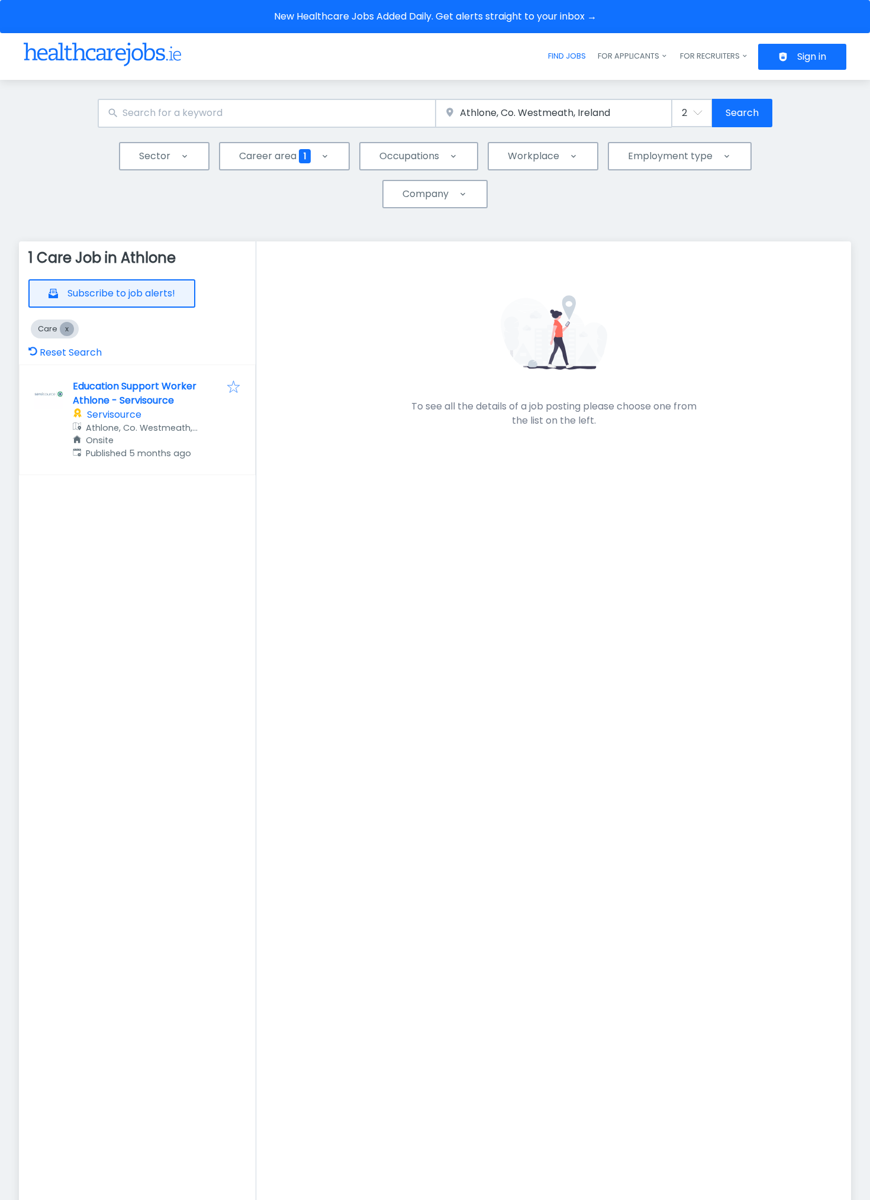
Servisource (114, 414)
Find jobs (567, 56)
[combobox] (267, 113)
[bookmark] (233, 387)
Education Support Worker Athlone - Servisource (134, 393)
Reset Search (71, 352)
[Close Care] (67, 329)
